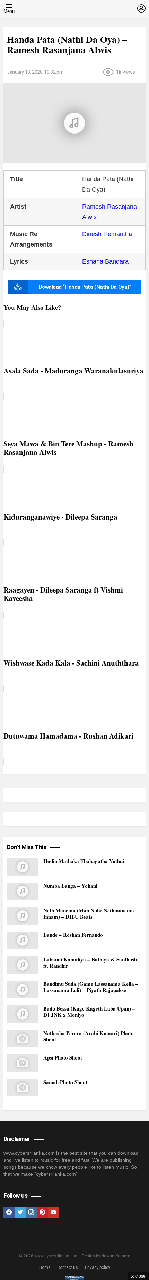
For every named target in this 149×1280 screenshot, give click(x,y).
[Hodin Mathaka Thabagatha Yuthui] (22, 867)
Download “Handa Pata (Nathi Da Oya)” (85, 287)
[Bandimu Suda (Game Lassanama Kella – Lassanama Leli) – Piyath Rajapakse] (22, 989)
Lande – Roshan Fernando (73, 935)
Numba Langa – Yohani (70, 885)
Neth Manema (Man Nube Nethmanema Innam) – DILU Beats (88, 913)
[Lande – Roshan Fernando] (22, 940)
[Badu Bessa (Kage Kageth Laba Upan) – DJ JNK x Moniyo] (22, 1014)
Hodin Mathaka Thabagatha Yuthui (83, 861)
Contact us (67, 1267)
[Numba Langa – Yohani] (22, 891)
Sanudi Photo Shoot (65, 1082)
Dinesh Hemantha (107, 234)
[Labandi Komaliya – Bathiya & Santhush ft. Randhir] (22, 965)
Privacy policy (97, 1267)
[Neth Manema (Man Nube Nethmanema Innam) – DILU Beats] (22, 916)
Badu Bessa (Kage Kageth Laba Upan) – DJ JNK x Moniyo (89, 1012)
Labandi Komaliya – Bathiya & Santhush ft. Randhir (90, 962)
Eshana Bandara (105, 261)
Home (44, 1267)
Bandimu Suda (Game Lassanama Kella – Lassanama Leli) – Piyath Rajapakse (90, 987)
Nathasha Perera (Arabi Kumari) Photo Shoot (88, 1036)
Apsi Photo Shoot (62, 1057)
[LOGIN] (141, 8)
